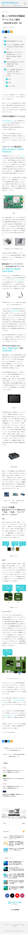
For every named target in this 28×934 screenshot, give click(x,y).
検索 (23, 823)
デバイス (11, 27)
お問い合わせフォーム (10, 715)
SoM (9, 82)
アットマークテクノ (17, 280)
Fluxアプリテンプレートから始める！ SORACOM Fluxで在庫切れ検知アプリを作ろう (16, 888)
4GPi (4, 149)
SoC (9, 79)
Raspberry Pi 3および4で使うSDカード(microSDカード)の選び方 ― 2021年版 (16, 882)
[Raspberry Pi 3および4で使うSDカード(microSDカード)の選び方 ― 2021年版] (6, 882)
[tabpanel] (14, 812)
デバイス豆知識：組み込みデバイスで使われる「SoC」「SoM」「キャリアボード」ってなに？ (15, 72)
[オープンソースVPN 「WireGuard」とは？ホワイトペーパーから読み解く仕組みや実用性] (6, 869)
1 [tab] (10, 819)
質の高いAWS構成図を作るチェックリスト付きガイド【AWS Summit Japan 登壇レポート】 (16, 863)
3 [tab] (15, 819)
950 (10, 350)
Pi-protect (11, 149)
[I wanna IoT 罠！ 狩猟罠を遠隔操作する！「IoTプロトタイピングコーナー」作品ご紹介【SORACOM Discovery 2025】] (6, 875)
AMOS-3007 (13, 348)
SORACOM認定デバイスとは (14, 41)
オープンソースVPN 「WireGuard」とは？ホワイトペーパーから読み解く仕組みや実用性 (16, 869)
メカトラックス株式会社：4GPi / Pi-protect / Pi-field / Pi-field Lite (15, 47)
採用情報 (15, 926)
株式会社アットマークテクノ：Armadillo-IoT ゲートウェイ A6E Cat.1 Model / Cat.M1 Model (15, 55)
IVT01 (4, 348)
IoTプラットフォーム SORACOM (12, 924)
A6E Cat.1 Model (13, 269)
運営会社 (23, 924)
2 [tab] (13, 819)
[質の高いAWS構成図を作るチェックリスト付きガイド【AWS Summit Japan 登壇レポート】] (6, 863)
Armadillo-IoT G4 (14, 311)
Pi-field (20, 149)
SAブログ (5, 27)
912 (3, 350)
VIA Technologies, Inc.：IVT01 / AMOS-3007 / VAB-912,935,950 (15, 64)
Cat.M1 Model (7, 271)
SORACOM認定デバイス (8, 120)
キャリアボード (12, 86)
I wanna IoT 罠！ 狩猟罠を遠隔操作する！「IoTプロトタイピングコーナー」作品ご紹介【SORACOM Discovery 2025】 (16, 876)
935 (7, 350)
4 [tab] (17, 819)
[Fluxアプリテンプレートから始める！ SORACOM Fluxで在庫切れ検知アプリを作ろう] (6, 888)
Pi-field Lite (7, 151)
